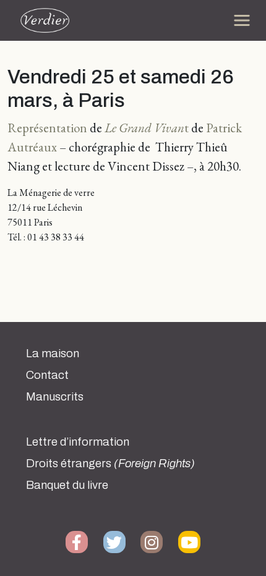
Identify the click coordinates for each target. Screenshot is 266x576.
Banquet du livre (67, 485)
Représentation (48, 127)
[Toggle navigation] (242, 20)
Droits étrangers (110, 463)
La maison (52, 353)
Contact (47, 375)
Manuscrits (55, 397)
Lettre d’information (77, 442)
